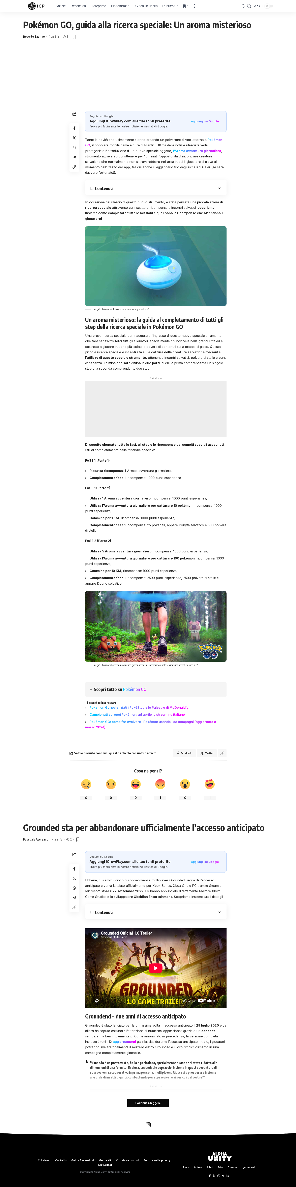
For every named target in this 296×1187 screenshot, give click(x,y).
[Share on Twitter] (74, 138)
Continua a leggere (148, 1103)
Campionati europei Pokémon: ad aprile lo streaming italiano (137, 714)
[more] (195, 6)
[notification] (243, 6)
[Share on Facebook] (74, 128)
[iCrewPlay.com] (36, 6)
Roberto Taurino (34, 36)
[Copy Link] (74, 167)
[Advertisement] (148, 80)
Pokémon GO (135, 689)
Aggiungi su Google (205, 121)
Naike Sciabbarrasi (35, 1143)
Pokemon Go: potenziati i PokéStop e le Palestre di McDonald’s (139, 707)
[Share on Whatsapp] (74, 147)
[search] (249, 6)
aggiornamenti (124, 1042)
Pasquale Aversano (35, 839)
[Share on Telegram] (74, 157)
